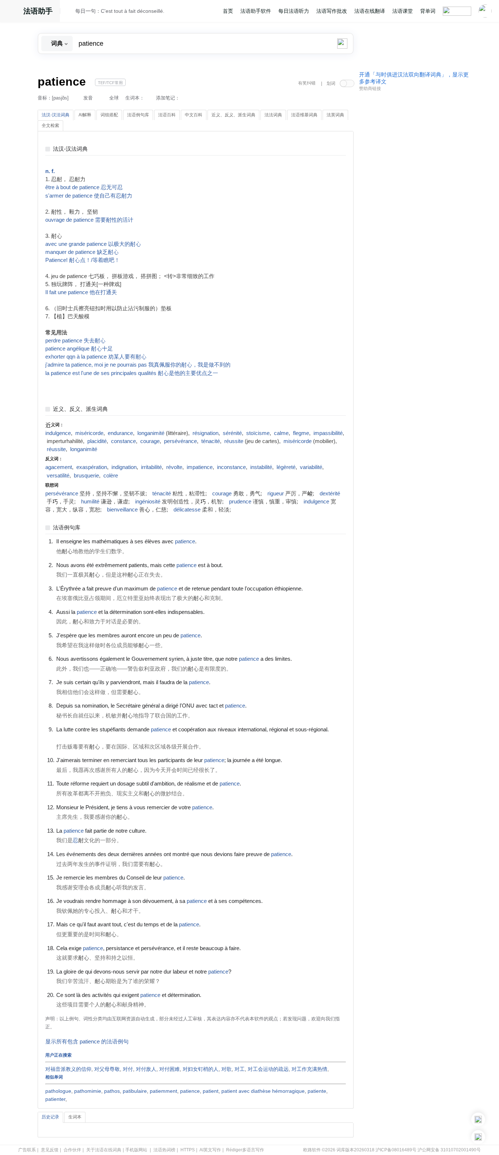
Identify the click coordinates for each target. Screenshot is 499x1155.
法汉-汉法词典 (70, 149)
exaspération (91, 467)
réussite (233, 441)
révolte (174, 467)
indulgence (58, 433)
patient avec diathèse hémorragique (263, 1091)
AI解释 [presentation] (85, 114)
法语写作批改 (331, 11)
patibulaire (135, 1091)
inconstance (231, 467)
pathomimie (87, 1091)
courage (150, 441)
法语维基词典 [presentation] (304, 114)
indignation (124, 467)
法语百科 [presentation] (167, 114)
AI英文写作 (210, 1149)
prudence (240, 502)
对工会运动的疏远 (268, 1069)
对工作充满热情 (309, 1069)
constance (123, 441)
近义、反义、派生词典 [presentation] (233, 114)
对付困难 (169, 1069)
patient (210, 1091)
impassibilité (328, 433)
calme (281, 433)
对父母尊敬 (107, 1069)
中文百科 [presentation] (193, 114)
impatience (200, 467)
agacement (58, 467)
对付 (128, 1069)
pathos (112, 1091)
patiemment (163, 1091)
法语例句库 (66, 527)
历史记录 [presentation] (50, 1117)
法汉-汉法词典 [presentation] (55, 114)
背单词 (427, 11)
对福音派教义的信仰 (68, 1069)
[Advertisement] (414, 206)
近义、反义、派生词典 (80, 409)
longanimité (150, 433)
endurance (120, 433)
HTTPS (187, 1149)
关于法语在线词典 (103, 1149)
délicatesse (187, 510)
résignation (205, 433)
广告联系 (27, 1149)
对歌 (226, 1069)
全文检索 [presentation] (50, 125)
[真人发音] (209, 541)
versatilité (58, 476)
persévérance (180, 441)
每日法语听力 (293, 11)
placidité (97, 441)
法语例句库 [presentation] (138, 114)
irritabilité (151, 467)
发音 (88, 98)
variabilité (311, 467)
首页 (228, 11)
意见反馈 (49, 1149)
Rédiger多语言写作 (245, 1149)
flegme (301, 433)
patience (190, 1091)
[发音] (69, 12)
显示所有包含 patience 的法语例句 (87, 1042)
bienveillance (122, 510)
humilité (90, 502)
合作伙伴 (72, 1149)
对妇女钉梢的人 (200, 1069)
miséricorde (89, 433)
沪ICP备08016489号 (396, 1149)
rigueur (275, 493)
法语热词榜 (164, 1149)
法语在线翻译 (369, 11)
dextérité (330, 493)
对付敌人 (146, 1069)
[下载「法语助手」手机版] (478, 1119)
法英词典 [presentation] (335, 114)
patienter (55, 1099)
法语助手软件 (255, 11)
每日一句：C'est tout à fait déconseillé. (119, 11)
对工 (240, 1069)
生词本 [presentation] (74, 1117)
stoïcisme (258, 433)
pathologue (58, 1091)
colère (110, 476)
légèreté (286, 467)
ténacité (210, 441)
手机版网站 (136, 1149)
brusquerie (86, 476)
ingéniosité (147, 502)
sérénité (232, 433)
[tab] (55, 115)
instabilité (261, 467)
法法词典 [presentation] (273, 114)
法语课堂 (402, 11)
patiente (317, 1091)
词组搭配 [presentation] (109, 114)
